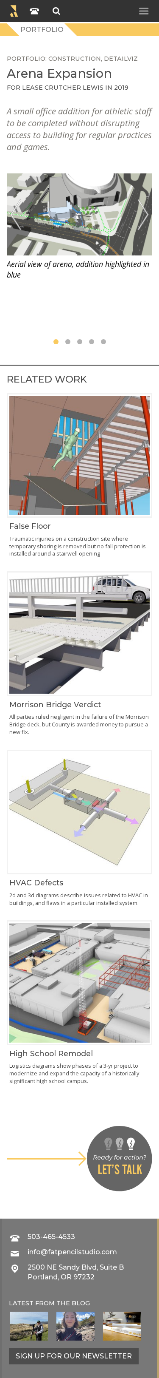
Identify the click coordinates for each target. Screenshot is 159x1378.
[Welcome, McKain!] (29, 1326)
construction (74, 58)
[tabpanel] (79, 226)
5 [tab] (103, 341)
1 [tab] (56, 341)
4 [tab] (91, 341)
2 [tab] (67, 341)
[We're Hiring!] (122, 1326)
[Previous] (16, 214)
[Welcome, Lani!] (75, 1326)
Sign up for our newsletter (74, 1356)
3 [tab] (79, 341)
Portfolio (42, 30)
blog (81, 1303)
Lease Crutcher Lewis (62, 87)
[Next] (143, 214)
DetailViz (121, 58)
